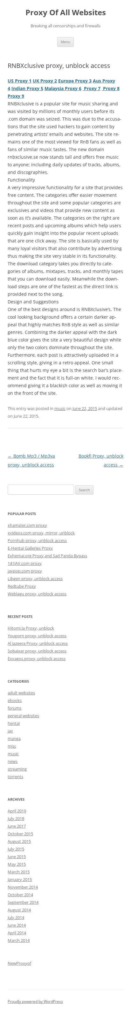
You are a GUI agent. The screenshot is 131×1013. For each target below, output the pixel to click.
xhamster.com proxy (27, 525)
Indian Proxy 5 (27, 88)
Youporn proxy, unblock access (37, 636)
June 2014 (17, 925)
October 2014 (20, 894)
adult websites (21, 693)
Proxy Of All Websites (65, 12)
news (12, 761)
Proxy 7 (91, 88)
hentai (14, 723)
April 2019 (17, 811)
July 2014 (16, 917)
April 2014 (17, 933)
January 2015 (20, 879)
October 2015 (20, 834)
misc (12, 746)
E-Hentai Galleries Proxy (30, 548)
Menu (65, 41)
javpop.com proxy (25, 571)
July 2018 (16, 818)
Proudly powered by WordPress (35, 1001)
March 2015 (19, 872)
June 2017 (17, 826)
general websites (23, 715)
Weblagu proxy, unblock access (37, 594)
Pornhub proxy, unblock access (37, 540)
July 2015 (16, 849)
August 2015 (19, 841)
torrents (15, 776)
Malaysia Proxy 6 (63, 88)
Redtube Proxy (22, 586)
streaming (17, 769)
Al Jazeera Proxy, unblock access (38, 643)
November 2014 (23, 887)
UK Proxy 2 (45, 81)
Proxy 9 (16, 96)
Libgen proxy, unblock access (35, 578)
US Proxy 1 (19, 81)
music (60, 408)
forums (14, 708)
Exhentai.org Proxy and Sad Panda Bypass (47, 556)
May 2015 (17, 864)
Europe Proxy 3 (75, 81)
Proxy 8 (111, 88)
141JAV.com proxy (25, 563)
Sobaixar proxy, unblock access (37, 651)
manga (14, 738)
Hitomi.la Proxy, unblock (31, 628)
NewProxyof (19, 963)
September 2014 (23, 902)
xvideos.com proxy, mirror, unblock (41, 533)
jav (10, 731)
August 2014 (19, 910)
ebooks (15, 700)
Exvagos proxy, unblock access (37, 658)
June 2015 (17, 856)
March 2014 (19, 940)
